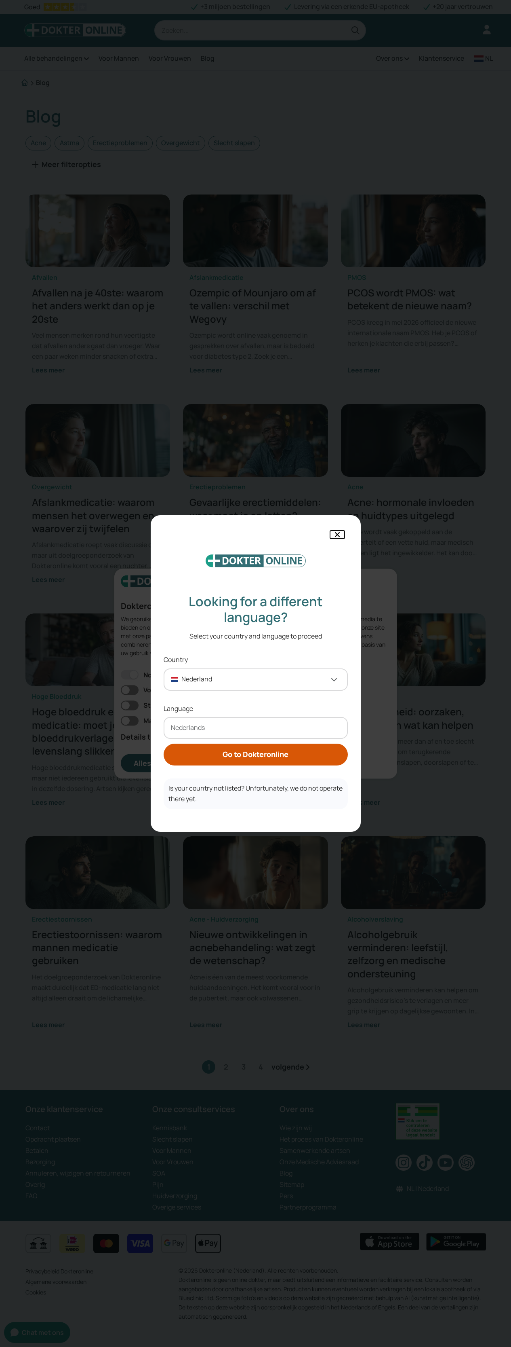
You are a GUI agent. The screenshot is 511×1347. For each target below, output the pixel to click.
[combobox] (256, 679)
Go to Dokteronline (255, 754)
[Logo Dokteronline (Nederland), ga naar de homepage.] (256, 561)
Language (178, 708)
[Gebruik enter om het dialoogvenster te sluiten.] (337, 535)
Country (176, 659)
